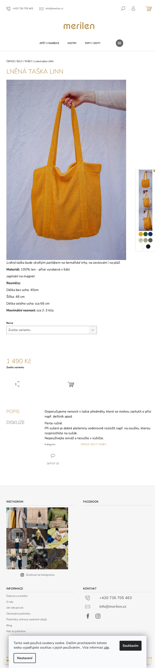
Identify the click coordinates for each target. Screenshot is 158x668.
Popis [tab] (12, 411)
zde (106, 647)
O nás (9, 602)
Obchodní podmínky (18, 614)
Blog (9, 625)
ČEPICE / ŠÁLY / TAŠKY (93, 444)
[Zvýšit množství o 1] (18, 382)
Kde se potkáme (16, 631)
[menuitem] (49, 43)
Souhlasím (130, 645)
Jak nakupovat (14, 608)
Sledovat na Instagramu (40, 575)
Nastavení (24, 658)
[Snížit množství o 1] (18, 386)
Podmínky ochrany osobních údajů (26, 619)
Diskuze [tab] (15, 422)
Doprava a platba (17, 596)
